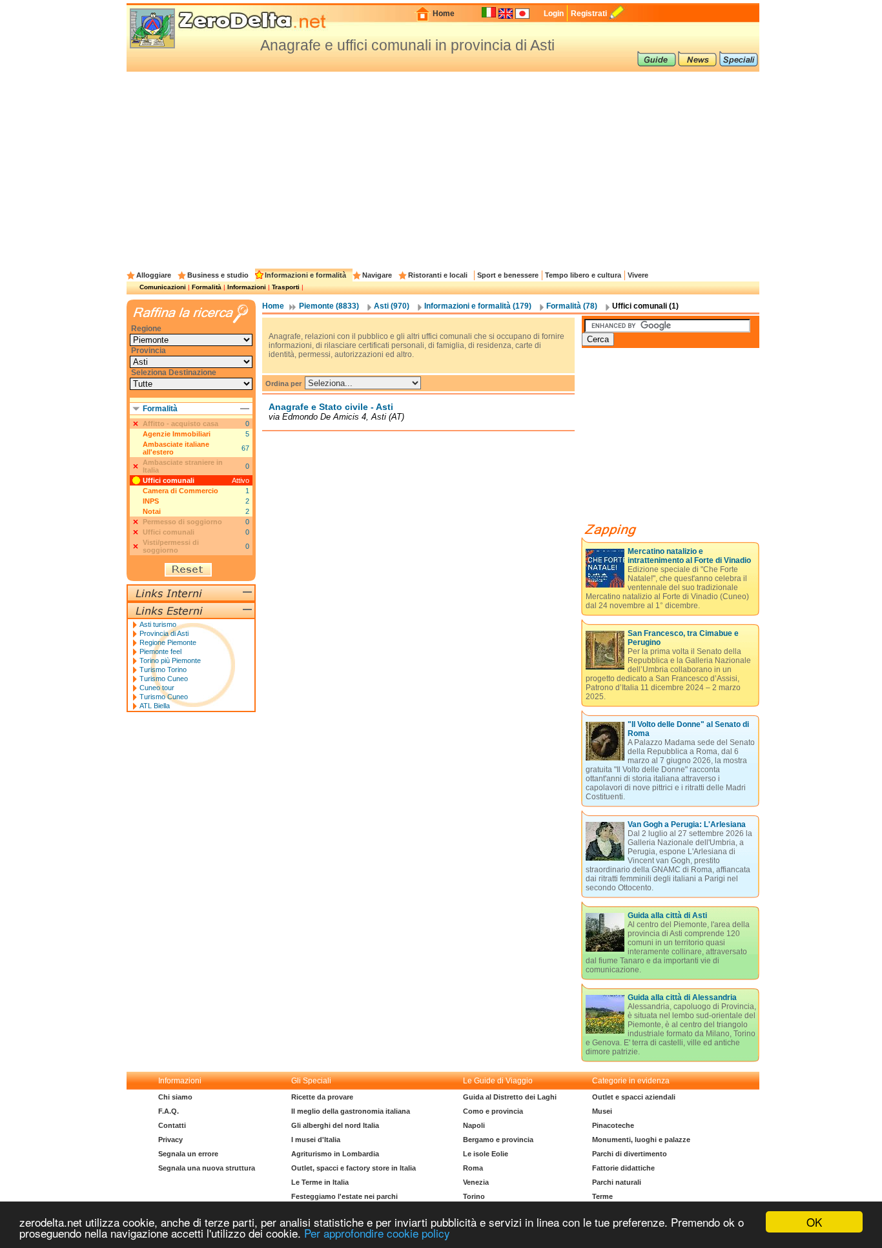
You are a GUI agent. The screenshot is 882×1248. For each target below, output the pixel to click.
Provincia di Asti (164, 633)
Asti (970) (391, 306)
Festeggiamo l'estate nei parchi (344, 1196)
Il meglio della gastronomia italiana (350, 1111)
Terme (602, 1196)
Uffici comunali (168, 480)
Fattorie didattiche (623, 1168)
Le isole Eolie (485, 1154)
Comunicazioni (162, 287)
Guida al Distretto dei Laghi (510, 1097)
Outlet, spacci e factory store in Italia (353, 1168)
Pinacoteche (613, 1125)
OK (814, 1222)
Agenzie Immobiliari (176, 434)
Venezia (476, 1182)
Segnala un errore (188, 1154)
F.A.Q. (168, 1111)
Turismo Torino (163, 669)
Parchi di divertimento (629, 1154)
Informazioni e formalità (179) (477, 306)
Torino (474, 1196)
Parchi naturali (616, 1182)
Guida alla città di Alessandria (682, 997)
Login (554, 13)
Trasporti (286, 287)
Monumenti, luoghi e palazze (641, 1139)
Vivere (638, 275)
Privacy (170, 1139)
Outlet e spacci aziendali (633, 1097)
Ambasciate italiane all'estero (176, 448)
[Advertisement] (443, 168)
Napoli (474, 1125)
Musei (602, 1111)
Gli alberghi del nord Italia (335, 1125)
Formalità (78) (571, 306)
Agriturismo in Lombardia (335, 1154)
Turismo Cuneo (163, 678)
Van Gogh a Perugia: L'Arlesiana (687, 824)
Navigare (377, 275)
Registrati (589, 13)
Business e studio (218, 275)
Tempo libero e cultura (583, 275)
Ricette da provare (322, 1097)
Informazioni (246, 287)
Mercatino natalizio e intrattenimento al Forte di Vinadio (689, 556)
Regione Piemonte (167, 642)
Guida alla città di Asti (667, 915)
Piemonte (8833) (329, 306)
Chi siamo (175, 1097)
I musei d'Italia (315, 1139)
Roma (473, 1168)
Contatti (172, 1125)
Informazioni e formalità (305, 275)
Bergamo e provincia (498, 1139)
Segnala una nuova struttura (206, 1168)
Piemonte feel (160, 651)
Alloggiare (153, 275)
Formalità (206, 287)
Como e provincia (493, 1111)
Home (444, 13)
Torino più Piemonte (170, 660)
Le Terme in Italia (320, 1182)
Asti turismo (157, 624)
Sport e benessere (507, 275)
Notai (152, 511)
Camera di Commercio (180, 491)
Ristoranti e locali (437, 275)
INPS (151, 501)
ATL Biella (154, 706)
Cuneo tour (156, 687)
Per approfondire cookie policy (377, 1233)
